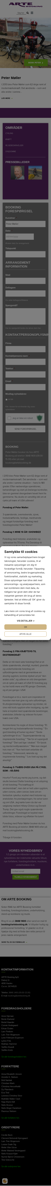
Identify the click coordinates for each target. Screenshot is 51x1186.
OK (25, 627)
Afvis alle (25, 634)
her (33, 615)
